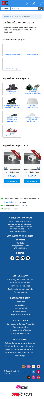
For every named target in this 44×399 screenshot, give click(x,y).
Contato (20, 243)
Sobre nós (20, 302)
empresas (20, 240)
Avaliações (20, 305)
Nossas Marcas (20, 311)
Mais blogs (20, 356)
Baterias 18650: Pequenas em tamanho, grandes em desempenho (20, 349)
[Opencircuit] (22, 394)
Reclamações (20, 292)
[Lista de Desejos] (24, 3)
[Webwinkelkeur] (22, 387)
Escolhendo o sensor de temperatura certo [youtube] (20, 346)
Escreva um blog (20, 327)
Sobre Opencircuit (20, 298)
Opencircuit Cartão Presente (20, 324)
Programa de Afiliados (20, 330)
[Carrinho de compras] (39, 3)
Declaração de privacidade (20, 289)
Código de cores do (20, 333)
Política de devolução (20, 282)
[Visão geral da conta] (31, 3)
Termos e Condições (20, 286)
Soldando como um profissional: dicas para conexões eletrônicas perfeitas (20, 343)
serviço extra (20, 320)
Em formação (20, 276)
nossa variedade (20, 308)
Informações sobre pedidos (20, 279)
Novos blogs (20, 339)
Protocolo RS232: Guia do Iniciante (20, 352)
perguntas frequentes (20, 314)
